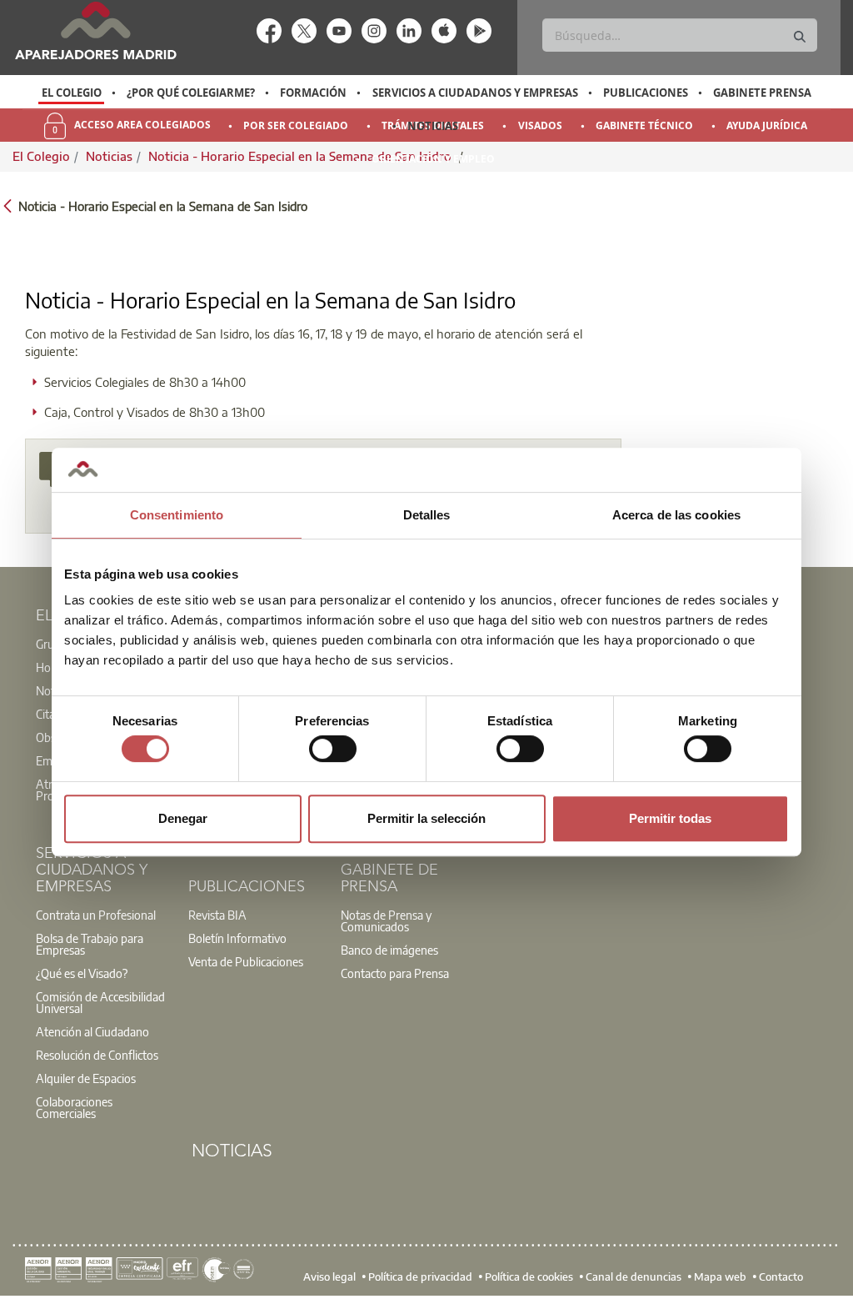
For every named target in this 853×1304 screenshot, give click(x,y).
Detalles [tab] (427, 515)
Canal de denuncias (633, 1275)
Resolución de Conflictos (97, 1054)
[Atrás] (7, 204)
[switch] (333, 748)
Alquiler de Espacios (86, 1078)
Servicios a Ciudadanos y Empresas (475, 92)
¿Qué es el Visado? (81, 973)
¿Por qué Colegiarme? (191, 92)
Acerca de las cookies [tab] (676, 515)
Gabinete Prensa (762, 92)
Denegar (182, 818)
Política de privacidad (420, 1275)
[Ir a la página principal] (95, 30)
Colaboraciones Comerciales (74, 1107)
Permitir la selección (426, 818)
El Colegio (72, 92)
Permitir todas (670, 818)
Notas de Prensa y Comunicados (386, 920)
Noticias (432, 125)
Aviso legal (329, 1275)
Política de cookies (529, 1275)
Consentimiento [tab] (176, 515)
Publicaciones (645, 92)
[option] (71, 92)
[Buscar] (800, 37)
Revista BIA (217, 914)
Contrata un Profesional (96, 914)
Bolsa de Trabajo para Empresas (89, 943)
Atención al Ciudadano (92, 1031)
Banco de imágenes (389, 949)
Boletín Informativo (237, 937)
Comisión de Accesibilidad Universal (100, 1002)
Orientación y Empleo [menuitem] (433, 159)
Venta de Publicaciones (245, 961)
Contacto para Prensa (395, 973)
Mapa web (720, 1275)
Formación (313, 92)
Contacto (781, 1275)
